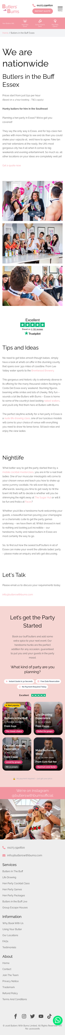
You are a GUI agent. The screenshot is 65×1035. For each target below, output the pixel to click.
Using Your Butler (12, 929)
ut (50, 497)
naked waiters (52, 400)
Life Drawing (9, 877)
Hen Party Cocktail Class (16, 883)
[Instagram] (24, 1016)
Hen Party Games (12, 889)
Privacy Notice (10, 981)
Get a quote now (11, 165)
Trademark (8, 987)
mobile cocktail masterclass (18, 472)
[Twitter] (32, 1016)
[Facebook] (16, 1016)
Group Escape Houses (15, 907)
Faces (28, 501)
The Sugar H (42, 497)
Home (5, 33)
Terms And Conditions (14, 999)
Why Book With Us (12, 923)
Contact (6, 969)
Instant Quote (42, 11)
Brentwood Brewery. (42, 370)
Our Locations (10, 935)
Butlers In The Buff (12, 871)
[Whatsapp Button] (57, 1020)
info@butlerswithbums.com (24, 855)
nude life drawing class (17, 418)
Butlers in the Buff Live (14, 901)
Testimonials (9, 947)
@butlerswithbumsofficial (32, 795)
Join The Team (10, 975)
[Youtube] (41, 1016)
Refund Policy (10, 993)
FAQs (5, 941)
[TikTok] (49, 1016)
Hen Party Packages (13, 895)
